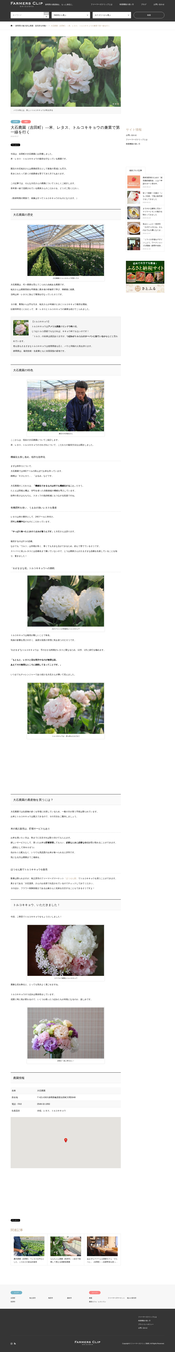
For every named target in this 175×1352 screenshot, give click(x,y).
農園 (26, 122)
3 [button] (118, 104)
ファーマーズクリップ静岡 (140, 1344)
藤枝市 (69, 1298)
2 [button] (115, 104)
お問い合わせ (159, 4)
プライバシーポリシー (146, 1324)
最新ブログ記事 (135, 170)
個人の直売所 (131, 1298)
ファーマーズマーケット (116, 1298)
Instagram (11, 1343)
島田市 (50, 1298)
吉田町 (15, 122)
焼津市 (13, 1302)
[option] (66, 75)
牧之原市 (32, 1298)
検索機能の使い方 (127, 4)
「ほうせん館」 (71, 878)
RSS (15, 1343)
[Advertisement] (66, 768)
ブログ (143, 4)
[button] (65, 1140)
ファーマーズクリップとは (101, 4)
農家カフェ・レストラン (97, 1302)
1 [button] (113, 104)
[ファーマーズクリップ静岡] (87, 1343)
